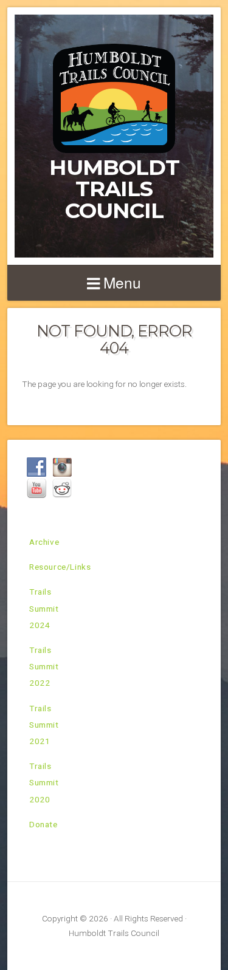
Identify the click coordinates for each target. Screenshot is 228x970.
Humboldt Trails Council (114, 189)
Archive (44, 542)
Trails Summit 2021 (44, 724)
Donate (43, 824)
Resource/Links (60, 567)
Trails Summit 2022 (44, 666)
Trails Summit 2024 (44, 608)
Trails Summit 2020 (44, 782)
